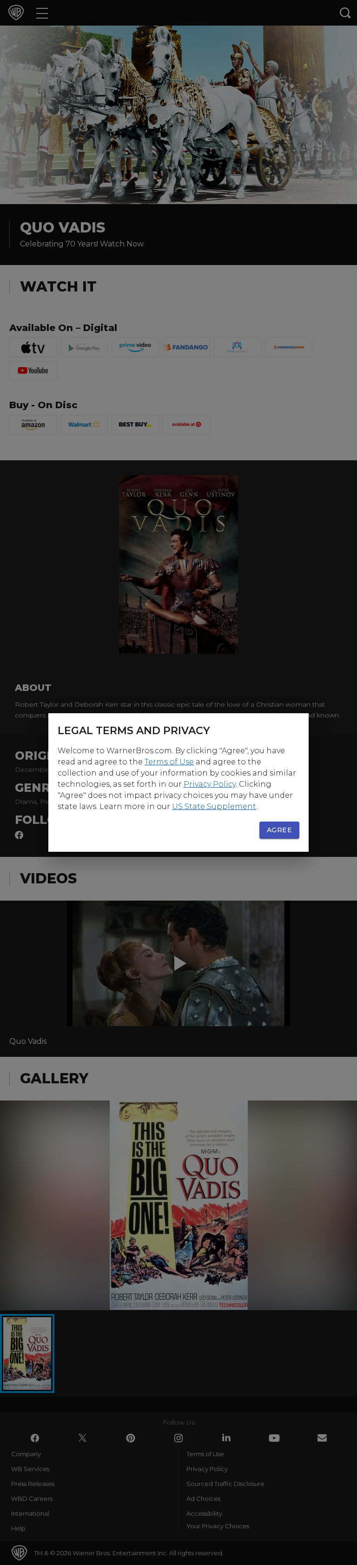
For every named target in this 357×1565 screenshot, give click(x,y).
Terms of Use (169, 761)
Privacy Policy (210, 784)
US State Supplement (214, 806)
